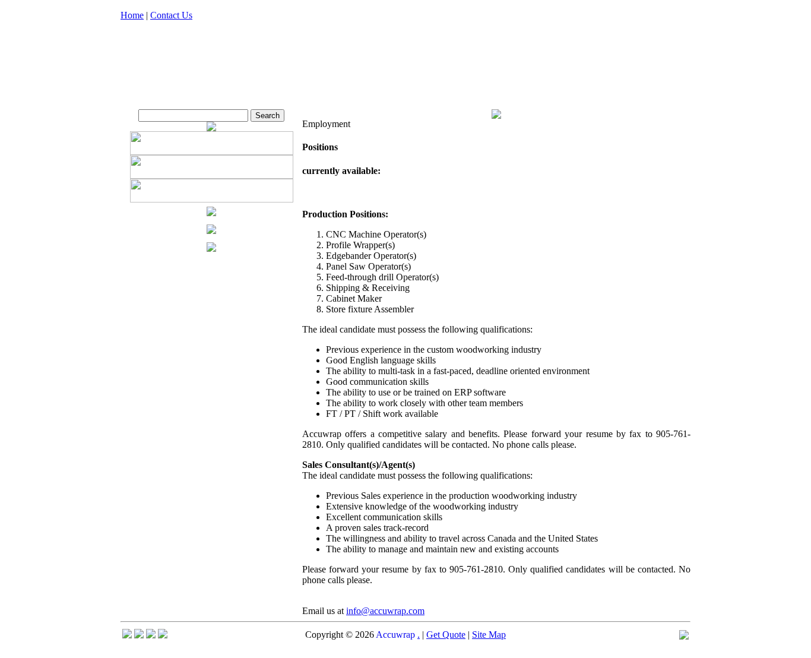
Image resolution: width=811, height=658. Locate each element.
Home (132, 15)
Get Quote (445, 634)
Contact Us (171, 15)
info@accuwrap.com (385, 611)
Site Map (489, 634)
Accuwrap (395, 634)
